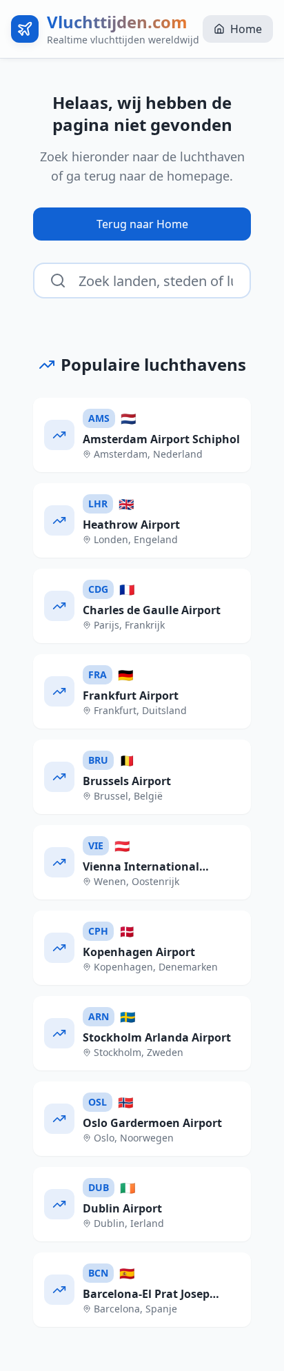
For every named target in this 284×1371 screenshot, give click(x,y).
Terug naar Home (142, 224)
